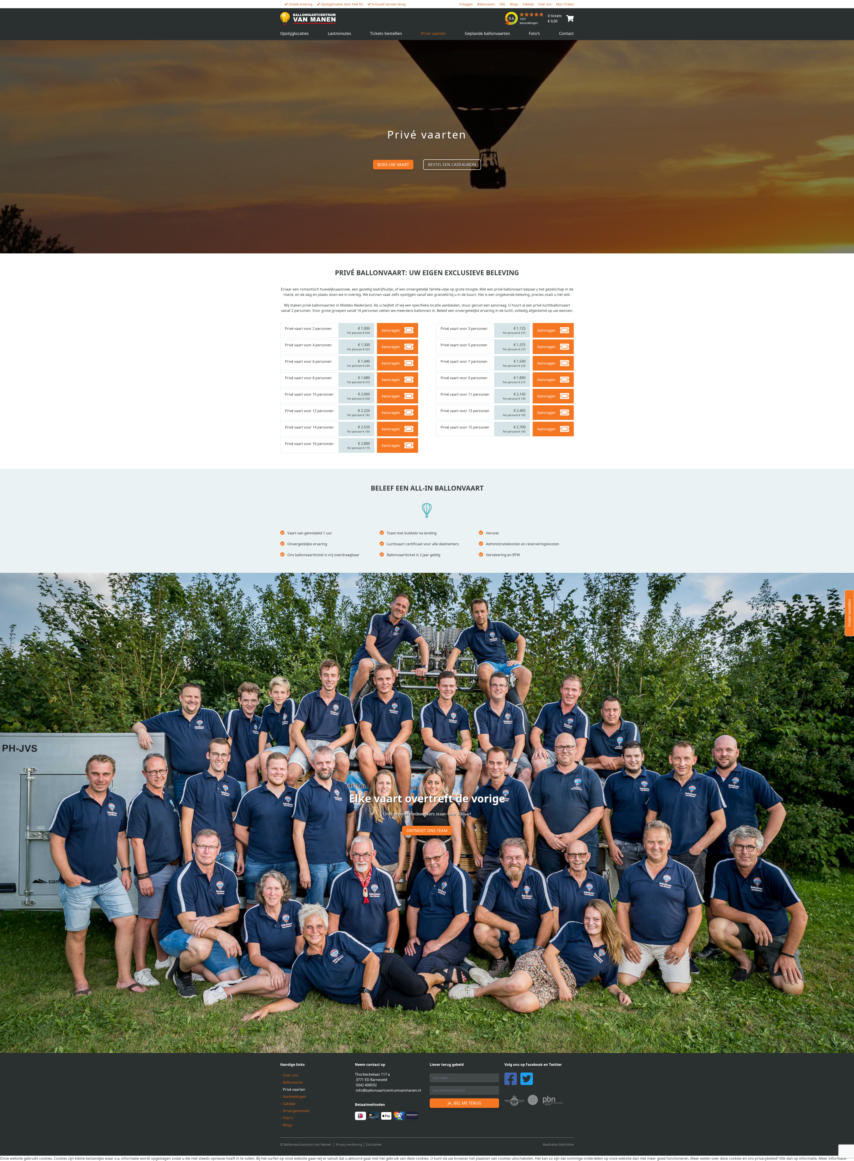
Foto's (534, 33)
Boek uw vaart (393, 164)
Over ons (545, 4)
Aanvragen (391, 330)
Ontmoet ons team (427, 830)
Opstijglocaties (294, 33)
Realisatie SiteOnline (558, 1144)
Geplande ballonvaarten (487, 33)
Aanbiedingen (294, 1096)
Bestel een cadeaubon (452, 164)
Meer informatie (832, 1158)
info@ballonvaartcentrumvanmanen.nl (388, 1090)
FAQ (503, 4)
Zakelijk (528, 4)
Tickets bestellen (386, 33)
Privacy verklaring (349, 1144)
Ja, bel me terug (464, 1103)
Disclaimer (374, 1144)
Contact (566, 33)
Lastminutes (339, 33)
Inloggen (466, 4)
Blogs (514, 4)
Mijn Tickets (565, 4)
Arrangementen (296, 1110)
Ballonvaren (486, 4)
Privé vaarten (433, 33)
